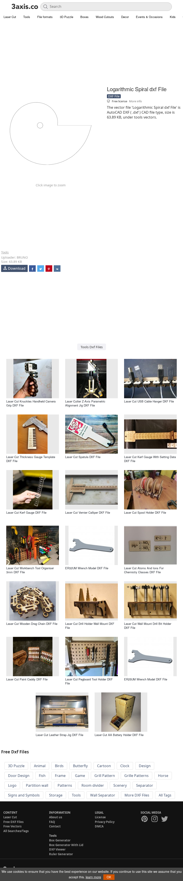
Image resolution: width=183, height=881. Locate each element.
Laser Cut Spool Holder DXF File (145, 512)
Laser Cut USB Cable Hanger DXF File (149, 401)
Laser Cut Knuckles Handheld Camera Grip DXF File (31, 403)
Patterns (65, 785)
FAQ (52, 822)
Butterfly (80, 765)
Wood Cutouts (105, 17)
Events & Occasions (149, 17)
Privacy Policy (104, 822)
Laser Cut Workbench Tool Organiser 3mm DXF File (30, 570)
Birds (59, 765)
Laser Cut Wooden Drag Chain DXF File (31, 624)
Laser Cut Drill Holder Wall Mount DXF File (89, 626)
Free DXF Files (13, 822)
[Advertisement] (91, 53)
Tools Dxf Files (92, 347)
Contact (55, 826)
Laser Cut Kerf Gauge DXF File (26, 512)
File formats (45, 17)
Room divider (92, 785)
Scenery (120, 785)
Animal (40, 765)
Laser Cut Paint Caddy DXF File (27, 679)
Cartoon (104, 765)
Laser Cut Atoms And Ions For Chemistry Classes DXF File (144, 570)
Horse (163, 775)
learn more (93, 877)
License (100, 817)
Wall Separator (102, 795)
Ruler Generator (61, 854)
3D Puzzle (66, 17)
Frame (60, 775)
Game (80, 775)
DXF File (114, 96)
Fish (42, 775)
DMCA (99, 826)
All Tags (165, 795)
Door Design (18, 775)
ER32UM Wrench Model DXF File (86, 568)
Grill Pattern (104, 775)
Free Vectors (12, 826)
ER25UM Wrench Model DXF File (145, 679)
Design (145, 765)
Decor (125, 17)
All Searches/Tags (16, 831)
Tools (26, 17)
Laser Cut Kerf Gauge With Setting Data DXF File (150, 459)
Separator (144, 785)
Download (16, 268)
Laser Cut (10, 17)
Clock (124, 765)
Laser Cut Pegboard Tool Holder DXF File (89, 681)
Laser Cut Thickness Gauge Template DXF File (30, 459)
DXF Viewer (57, 849)
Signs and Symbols (24, 795)
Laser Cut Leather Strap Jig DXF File (59, 735)
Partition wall (37, 785)
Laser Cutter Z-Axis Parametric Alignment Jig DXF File (85, 403)
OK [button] (109, 877)
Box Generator (60, 840)
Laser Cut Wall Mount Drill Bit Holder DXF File (147, 626)
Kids (173, 17)
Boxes (84, 17)
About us (55, 817)
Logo (12, 785)
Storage (55, 795)
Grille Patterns (136, 775)
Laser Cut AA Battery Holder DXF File (119, 735)
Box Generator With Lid (66, 845)
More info (135, 101)
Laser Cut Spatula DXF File (82, 457)
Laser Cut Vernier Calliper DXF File (87, 512)
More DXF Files (137, 795)
